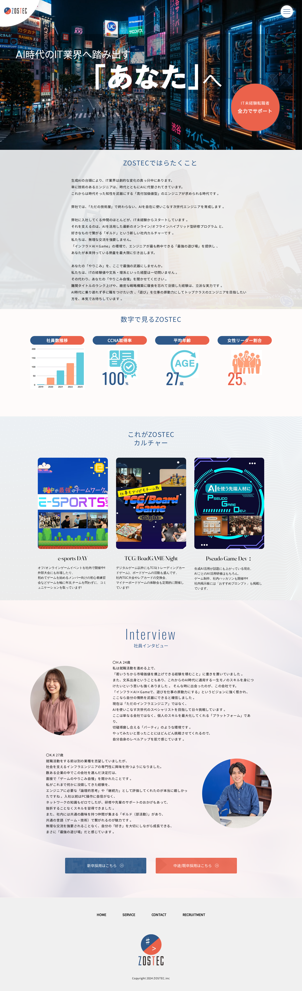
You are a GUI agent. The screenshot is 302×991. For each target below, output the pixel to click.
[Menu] (286, 11)
